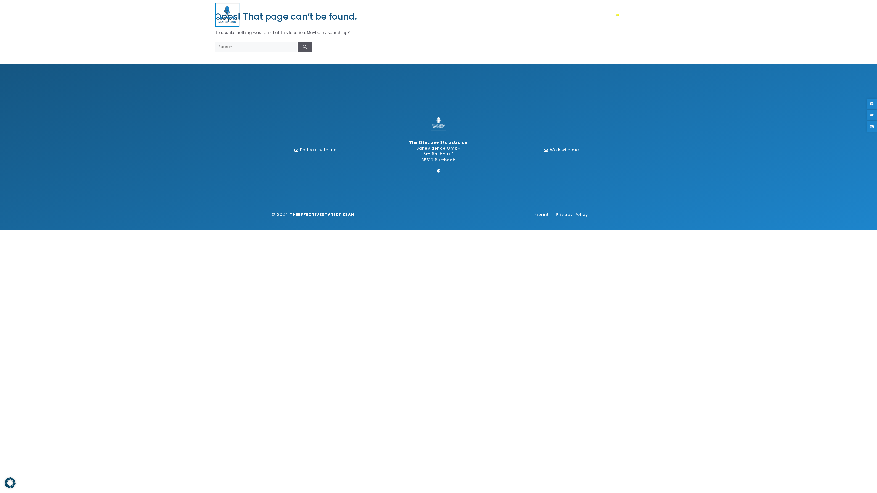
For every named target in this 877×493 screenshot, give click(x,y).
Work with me (564, 150)
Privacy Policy (572, 214)
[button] (626, 15)
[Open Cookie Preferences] (10, 487)
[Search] (305, 47)
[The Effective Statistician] (227, 15)
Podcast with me (318, 150)
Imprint (540, 214)
